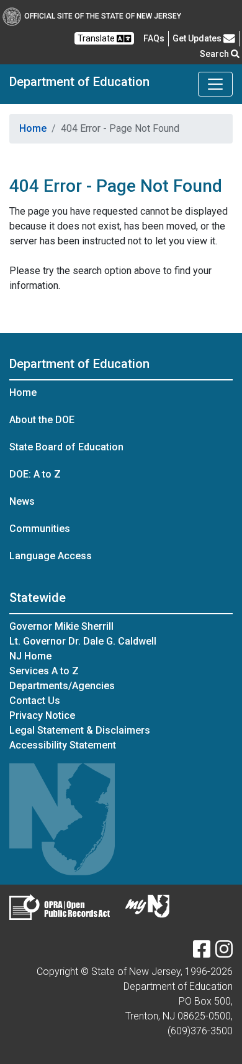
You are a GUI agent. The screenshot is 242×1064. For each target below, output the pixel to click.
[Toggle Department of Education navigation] (215, 84)
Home (33, 128)
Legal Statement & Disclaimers (79, 730)
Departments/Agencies (62, 686)
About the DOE (41, 420)
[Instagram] (224, 953)
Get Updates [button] (198, 38)
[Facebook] (201, 953)
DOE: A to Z (35, 474)
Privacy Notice (42, 715)
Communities (39, 528)
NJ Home (30, 656)
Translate (97, 38)
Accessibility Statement (62, 745)
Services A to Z (44, 671)
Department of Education (79, 81)
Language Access (50, 556)
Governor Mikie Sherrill (61, 626)
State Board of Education (66, 447)
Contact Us (34, 700)
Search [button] (215, 54)
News (22, 501)
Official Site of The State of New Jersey (102, 16)
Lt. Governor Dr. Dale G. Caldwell (82, 641)
